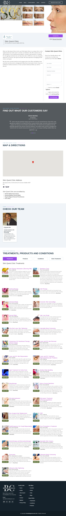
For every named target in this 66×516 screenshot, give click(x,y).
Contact (43, 2)
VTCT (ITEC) (7, 198)
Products (32, 505)
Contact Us (55, 36)
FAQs (31, 492)
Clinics (31, 490)
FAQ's (25, 2)
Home (20, 2)
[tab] (10, 259)
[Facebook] (3, 187)
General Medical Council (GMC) (13, 195)
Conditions (32, 503)
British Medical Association (12, 193)
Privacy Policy (23, 502)
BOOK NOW (5, 276)
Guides (21, 490)
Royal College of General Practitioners (14, 197)
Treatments (32, 500)
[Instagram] (7, 187)
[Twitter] (8, 187)
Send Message (53, 97)
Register (21, 500)
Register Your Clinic (56, 2)
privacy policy (55, 94)
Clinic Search (31, 2)
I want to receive (52, 88)
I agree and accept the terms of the (52, 93)
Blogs (31, 495)
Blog (38, 2)
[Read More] (47, 283)
